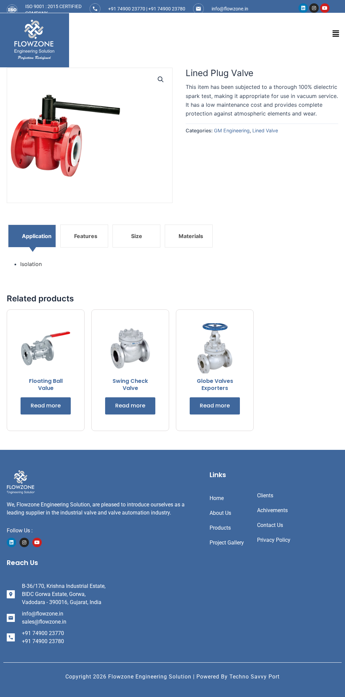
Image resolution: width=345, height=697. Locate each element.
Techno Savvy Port (254, 676)
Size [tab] (136, 236)
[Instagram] (24, 542)
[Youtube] (37, 542)
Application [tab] (37, 236)
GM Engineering (232, 130)
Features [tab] (85, 236)
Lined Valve (265, 130)
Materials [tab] (191, 236)
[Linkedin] (11, 542)
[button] (336, 33)
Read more (46, 405)
